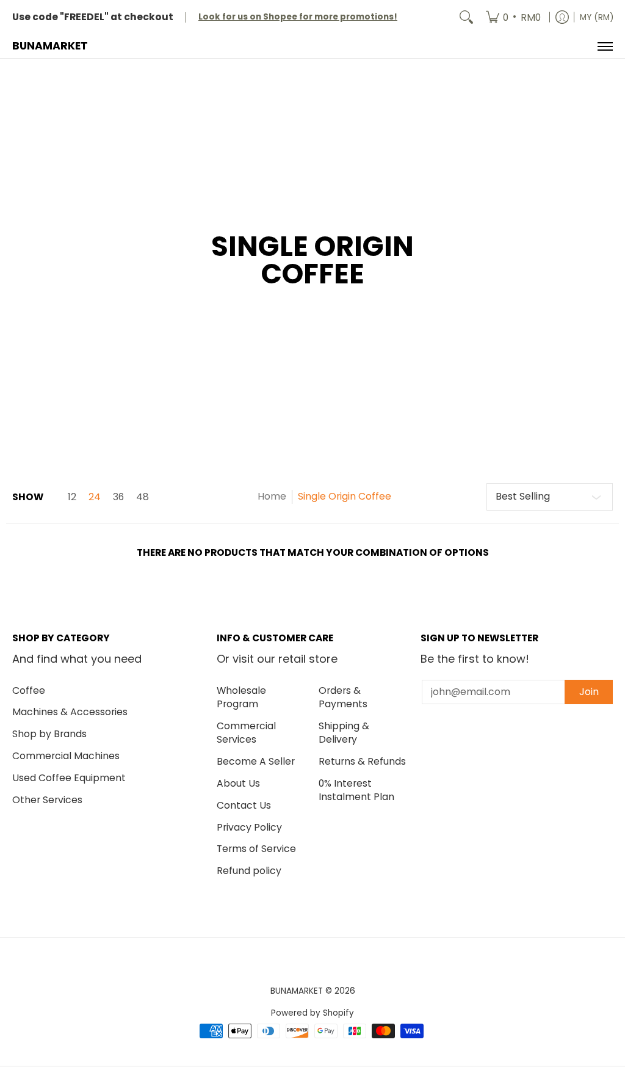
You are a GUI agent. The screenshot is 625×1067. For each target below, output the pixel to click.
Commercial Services (246, 733)
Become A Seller (256, 761)
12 (72, 497)
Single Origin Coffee (344, 496)
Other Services (47, 800)
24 (95, 497)
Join (589, 692)
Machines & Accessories (70, 712)
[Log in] (562, 17)
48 (142, 497)
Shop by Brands (49, 734)
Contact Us (244, 805)
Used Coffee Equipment (69, 778)
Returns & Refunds (362, 761)
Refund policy (249, 871)
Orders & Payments (343, 697)
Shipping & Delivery (344, 733)
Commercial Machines (66, 756)
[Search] (466, 17)
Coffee (28, 690)
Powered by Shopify (312, 1013)
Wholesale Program (241, 697)
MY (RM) (596, 17)
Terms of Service (256, 849)
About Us (238, 783)
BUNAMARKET (50, 45)
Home (272, 496)
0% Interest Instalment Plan (356, 790)
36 (118, 497)
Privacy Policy (249, 827)
